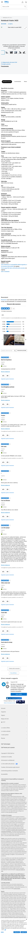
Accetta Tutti (23, 932)
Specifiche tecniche (7, 81)
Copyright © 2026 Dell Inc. (7, 753)
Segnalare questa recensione (7, 379)
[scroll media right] (25, 339)
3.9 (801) (10, 24)
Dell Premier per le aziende (8, 747)
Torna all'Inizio (13, 673)
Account (3, 708)
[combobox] (14, 6)
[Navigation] (2, 2)
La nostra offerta (5, 727)
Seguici (3, 715)
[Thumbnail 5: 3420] (20, 52)
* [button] (6, 115)
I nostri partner (4, 734)
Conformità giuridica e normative (9, 770)
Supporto (3, 712)
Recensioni (4, 299)
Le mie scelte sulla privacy (8, 763)
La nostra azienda (5, 731)
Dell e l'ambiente (5, 271)
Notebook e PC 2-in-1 (7, 17)
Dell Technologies (5, 744)
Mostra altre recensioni (14, 668)
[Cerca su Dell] (25, 6)
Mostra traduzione (5, 371)
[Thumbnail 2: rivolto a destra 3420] (7, 52)
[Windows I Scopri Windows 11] (14, 698)
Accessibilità (4, 774)
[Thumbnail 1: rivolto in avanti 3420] (3, 52)
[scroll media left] (2, 339)
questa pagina (17, 888)
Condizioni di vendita (6, 756)
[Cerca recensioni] (15, 350)
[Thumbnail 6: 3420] (24, 52)
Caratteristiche (17, 81)
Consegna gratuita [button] (5, 64)
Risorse (3, 738)
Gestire (2, 932)
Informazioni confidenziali (7, 760)
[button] (22, 2)
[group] (14, 35)
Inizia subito (19, 694)
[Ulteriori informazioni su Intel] (20, 701)
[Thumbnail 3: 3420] (11, 52)
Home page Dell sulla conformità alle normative (13, 268)
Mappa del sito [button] (5, 718)
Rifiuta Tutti (17, 932)
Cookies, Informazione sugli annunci (10, 767)
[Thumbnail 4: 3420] (15, 52)
